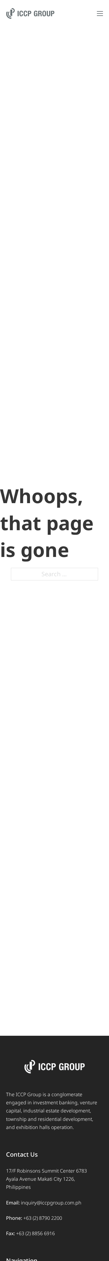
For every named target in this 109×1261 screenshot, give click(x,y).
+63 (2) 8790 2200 (42, 1218)
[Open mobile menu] (100, 13)
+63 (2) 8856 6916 (35, 1233)
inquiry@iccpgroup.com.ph (51, 1202)
